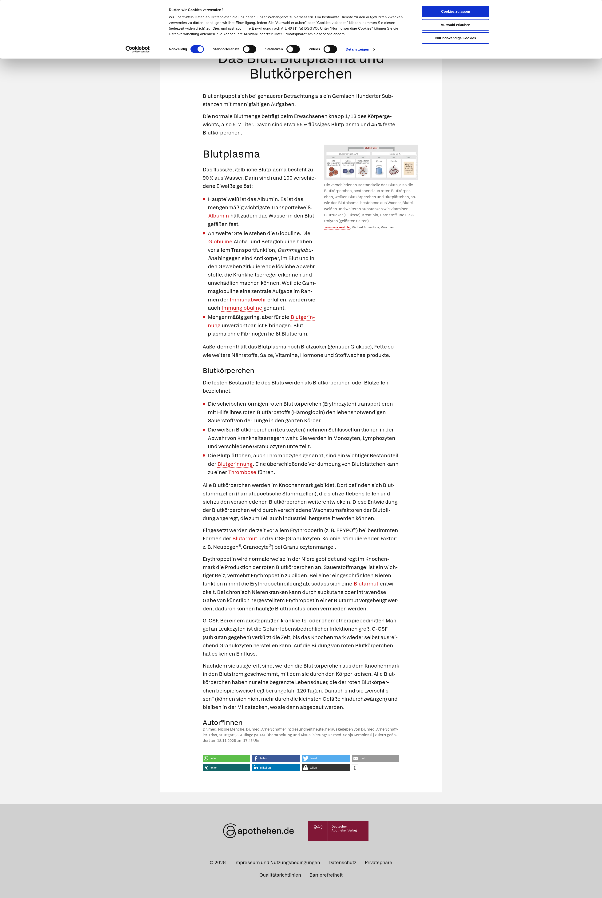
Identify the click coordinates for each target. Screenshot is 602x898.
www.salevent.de (337, 227)
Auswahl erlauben (455, 25)
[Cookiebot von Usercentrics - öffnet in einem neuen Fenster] (137, 49)
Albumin (218, 215)
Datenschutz (342, 862)
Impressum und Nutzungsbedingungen (277, 862)
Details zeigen (357, 49)
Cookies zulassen (455, 11)
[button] (226, 758)
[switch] (249, 49)
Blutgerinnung (235, 464)
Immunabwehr (248, 299)
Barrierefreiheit (326, 875)
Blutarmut (244, 538)
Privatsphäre (378, 862)
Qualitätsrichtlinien (280, 875)
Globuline (220, 241)
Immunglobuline (242, 308)
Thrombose (242, 472)
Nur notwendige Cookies (455, 38)
